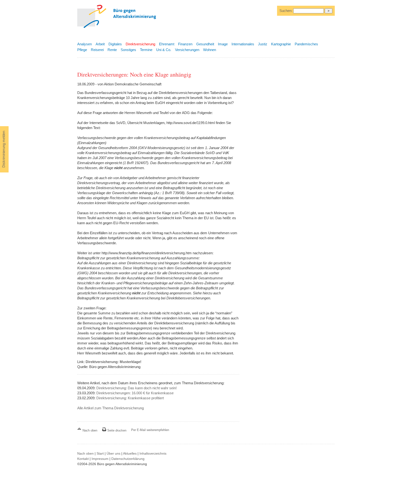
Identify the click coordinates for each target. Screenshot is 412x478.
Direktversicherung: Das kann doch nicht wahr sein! (136, 388)
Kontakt (83, 459)
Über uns (113, 453)
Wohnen (209, 50)
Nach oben (90, 430)
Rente (112, 50)
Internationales (243, 44)
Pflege (82, 50)
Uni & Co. (163, 50)
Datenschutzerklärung (127, 459)
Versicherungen (187, 50)
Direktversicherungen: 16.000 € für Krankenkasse (135, 393)
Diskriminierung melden (4, 149)
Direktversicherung (140, 44)
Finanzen (185, 44)
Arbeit (100, 44)
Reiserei (97, 50)
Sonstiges (128, 50)
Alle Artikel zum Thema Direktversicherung (110, 408)
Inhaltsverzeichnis (152, 453)
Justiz (262, 44)
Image (223, 44)
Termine (146, 50)
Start (100, 453)
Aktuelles (130, 453)
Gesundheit (205, 44)
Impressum (100, 459)
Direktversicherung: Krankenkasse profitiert (130, 398)
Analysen (84, 44)
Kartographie (281, 44)
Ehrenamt (166, 44)
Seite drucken (116, 430)
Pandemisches (306, 44)
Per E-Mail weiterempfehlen (150, 430)
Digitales (115, 44)
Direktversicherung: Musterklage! (113, 362)
